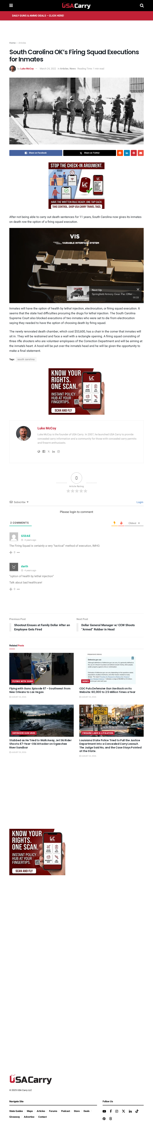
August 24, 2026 (88, 756)
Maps (30, 1111)
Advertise (29, 1117)
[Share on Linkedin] (127, 153)
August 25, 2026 (18, 697)
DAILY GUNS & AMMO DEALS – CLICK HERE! (38, 16)
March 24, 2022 (48, 68)
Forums (53, 1111)
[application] (76, 265)
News (73, 68)
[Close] (138, 289)
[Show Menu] (11, 5)
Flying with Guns (23, 681)
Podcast (65, 1111)
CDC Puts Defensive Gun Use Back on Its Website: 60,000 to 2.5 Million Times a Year (107, 690)
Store (77, 1111)
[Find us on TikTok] (136, 1111)
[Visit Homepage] (76, 5)
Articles (22, 43)
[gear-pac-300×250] (37, 798)
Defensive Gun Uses (24, 733)
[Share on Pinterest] (134, 153)
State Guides (16, 1111)
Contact (42, 1117)
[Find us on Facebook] (111, 1111)
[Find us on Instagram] (116, 1111)
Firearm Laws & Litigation (97, 733)
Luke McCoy (27, 68)
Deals (87, 1111)
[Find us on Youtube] (104, 1111)
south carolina (26, 359)
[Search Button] (142, 5)
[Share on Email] (141, 153)
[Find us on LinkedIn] (130, 1111)
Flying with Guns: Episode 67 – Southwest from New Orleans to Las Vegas (39, 690)
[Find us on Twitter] (123, 1111)
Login (139, 502)
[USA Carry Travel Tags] (76, 185)
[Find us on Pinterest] (104, 1119)
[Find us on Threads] (110, 1119)
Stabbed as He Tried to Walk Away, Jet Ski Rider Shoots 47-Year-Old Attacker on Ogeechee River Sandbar (40, 743)
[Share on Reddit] (120, 153)
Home (12, 43)
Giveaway (14, 1117)
